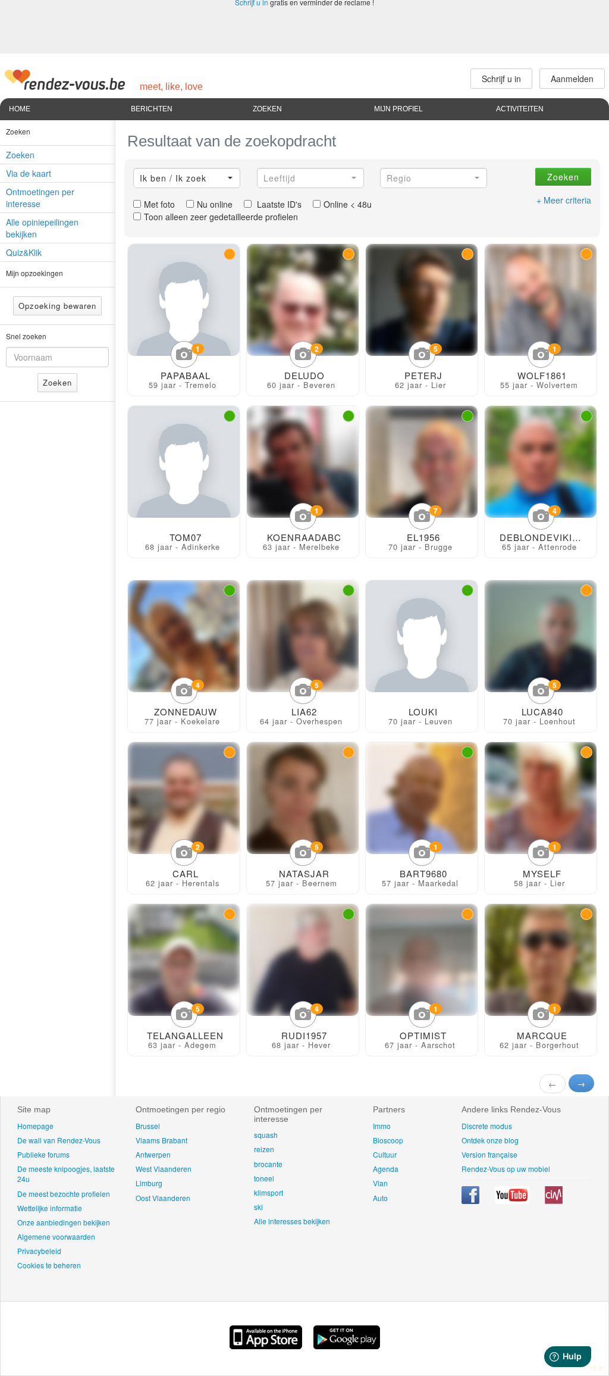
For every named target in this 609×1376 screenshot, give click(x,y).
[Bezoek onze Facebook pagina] (471, 1201)
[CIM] (554, 1201)
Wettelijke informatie (49, 1208)
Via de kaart (28, 173)
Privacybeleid (39, 1251)
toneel (264, 1178)
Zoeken (267, 109)
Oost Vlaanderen (163, 1198)
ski (258, 1207)
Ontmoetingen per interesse (40, 197)
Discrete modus (487, 1126)
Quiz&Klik (24, 252)
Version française (489, 1154)
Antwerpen (153, 1154)
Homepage (35, 1126)
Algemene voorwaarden (56, 1236)
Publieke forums (43, 1154)
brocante (268, 1164)
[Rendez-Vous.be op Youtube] (513, 1201)
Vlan (380, 1183)
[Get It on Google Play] (346, 1346)
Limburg (149, 1183)
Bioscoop (388, 1140)
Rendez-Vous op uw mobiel (506, 1169)
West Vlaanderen (164, 1169)
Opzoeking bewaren (57, 305)
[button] (186, 178)
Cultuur (385, 1154)
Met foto (159, 204)
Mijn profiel (398, 109)
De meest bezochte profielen (63, 1194)
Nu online (215, 204)
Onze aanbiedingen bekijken (63, 1222)
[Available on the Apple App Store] (267, 1346)
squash (266, 1135)
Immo (382, 1126)
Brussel (148, 1126)
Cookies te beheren (49, 1265)
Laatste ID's (278, 204)
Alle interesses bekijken (292, 1221)
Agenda (385, 1169)
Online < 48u (348, 204)
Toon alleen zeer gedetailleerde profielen (221, 217)
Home (19, 109)
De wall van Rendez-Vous (59, 1140)
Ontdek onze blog (490, 1140)
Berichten (151, 109)
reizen (264, 1149)
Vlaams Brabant (161, 1140)
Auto (380, 1198)
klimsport (268, 1192)
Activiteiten (520, 109)
